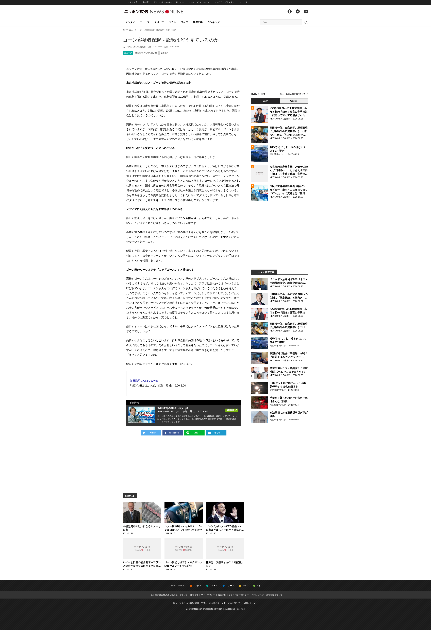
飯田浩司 (165, 53)
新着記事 (198, 22)
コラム (172, 22)
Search (306, 22)
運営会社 (194, 595)
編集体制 (222, 595)
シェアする (172, 432)
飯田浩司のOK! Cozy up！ (145, 380)
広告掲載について (274, 595)
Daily (265, 101)
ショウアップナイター (224, 2)
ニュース (144, 22)
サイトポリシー (208, 595)
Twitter (298, 11)
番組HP (231, 409)
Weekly (293, 101)
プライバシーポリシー (239, 595)
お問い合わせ (258, 595)
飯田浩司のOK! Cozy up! (146, 53)
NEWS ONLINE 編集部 (136, 47)
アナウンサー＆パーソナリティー (169, 2)
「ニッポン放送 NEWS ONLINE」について (168, 595)
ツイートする (151, 432)
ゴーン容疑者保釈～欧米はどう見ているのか (171, 40)
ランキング (213, 22)
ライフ (184, 22)
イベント (244, 2)
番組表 (146, 2)
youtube (306, 11)
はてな (216, 432)
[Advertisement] (279, 59)
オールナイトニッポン (199, 2)
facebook (290, 11)
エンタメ (130, 22)
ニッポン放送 (131, 2)
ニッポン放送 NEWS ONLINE (160, 11)
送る (194, 432)
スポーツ (159, 22)
